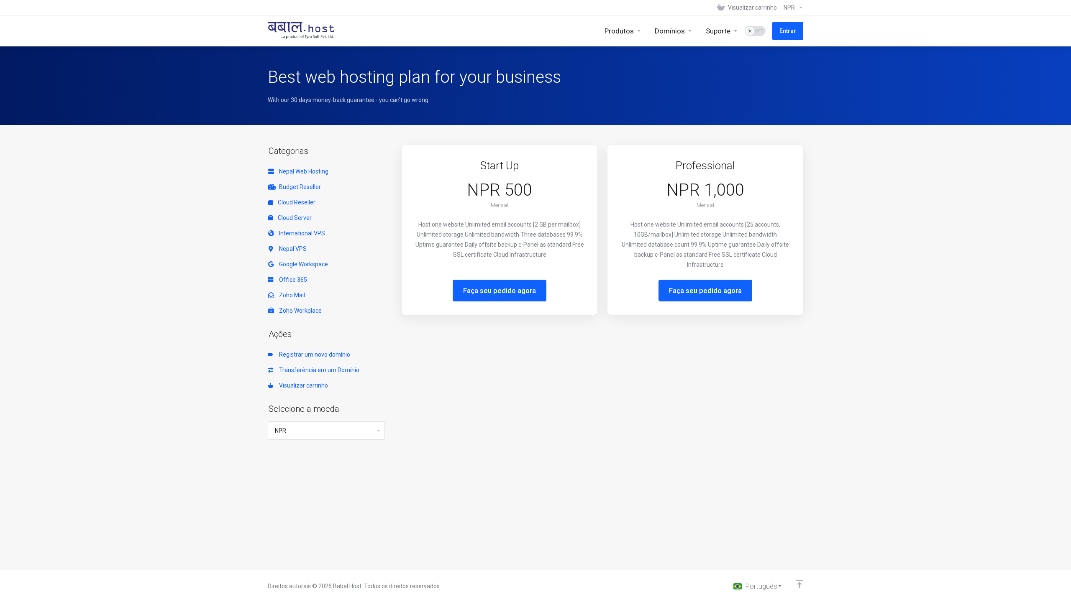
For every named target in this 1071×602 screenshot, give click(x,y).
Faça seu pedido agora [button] (499, 290)
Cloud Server (294, 217)
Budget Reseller (299, 187)
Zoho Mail (291, 295)
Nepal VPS (292, 248)
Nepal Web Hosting (302, 171)
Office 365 (292, 279)
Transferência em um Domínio (318, 370)
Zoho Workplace (299, 310)
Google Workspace (302, 264)
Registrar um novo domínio (313, 354)
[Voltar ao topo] (799, 584)
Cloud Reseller (296, 202)
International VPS (301, 233)
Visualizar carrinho (302, 385)
